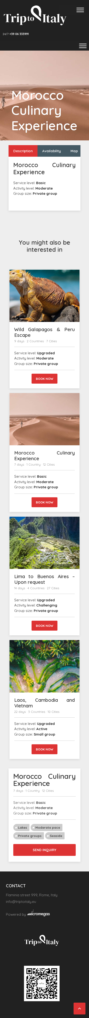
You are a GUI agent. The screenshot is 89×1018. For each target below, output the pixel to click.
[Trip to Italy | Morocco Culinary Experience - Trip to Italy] (35, 15)
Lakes (22, 827)
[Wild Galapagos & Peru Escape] (44, 296)
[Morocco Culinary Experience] (44, 419)
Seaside (56, 836)
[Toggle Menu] (80, 10)
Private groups (30, 836)
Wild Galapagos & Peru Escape (44, 332)
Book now (44, 379)
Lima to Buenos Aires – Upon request (44, 579)
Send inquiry (44, 850)
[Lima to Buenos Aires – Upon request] (44, 543)
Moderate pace (47, 827)
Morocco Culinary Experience (44, 455)
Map (74, 151)
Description (23, 151)
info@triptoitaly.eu (21, 901)
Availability (51, 151)
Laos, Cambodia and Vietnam (44, 703)
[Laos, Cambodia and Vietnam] (44, 666)
